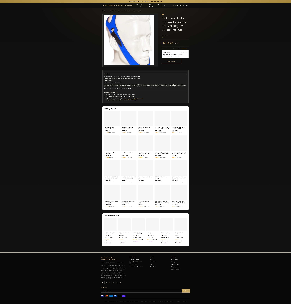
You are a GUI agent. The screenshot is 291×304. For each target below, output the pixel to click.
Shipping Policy (175, 266)
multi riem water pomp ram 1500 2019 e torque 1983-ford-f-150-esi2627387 (162, 202)
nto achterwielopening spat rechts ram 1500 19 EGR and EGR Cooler (178, 202)
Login (176, 5)
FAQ (151, 264)
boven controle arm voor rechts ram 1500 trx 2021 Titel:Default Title (162, 128)
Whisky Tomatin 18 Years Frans (128, 152)
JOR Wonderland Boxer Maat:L (124, 232)
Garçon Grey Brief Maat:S (179, 232)
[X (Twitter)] (116, 282)
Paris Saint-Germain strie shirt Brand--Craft (166, 232)
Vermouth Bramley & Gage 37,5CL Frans (144, 128)
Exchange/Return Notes (111, 92)
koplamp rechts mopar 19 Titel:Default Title (110, 153)
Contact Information (176, 269)
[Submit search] (173, 5)
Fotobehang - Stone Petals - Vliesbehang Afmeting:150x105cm (137, 232)
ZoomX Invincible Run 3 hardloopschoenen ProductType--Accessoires (110, 232)
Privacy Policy (174, 262)
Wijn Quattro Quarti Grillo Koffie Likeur (145, 177)
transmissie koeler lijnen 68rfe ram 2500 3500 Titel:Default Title (179, 177)
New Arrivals (151, 5)
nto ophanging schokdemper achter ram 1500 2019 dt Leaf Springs (161, 153)
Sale (158, 4)
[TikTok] (113, 282)
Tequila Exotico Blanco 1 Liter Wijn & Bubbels (128, 202)
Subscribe (186, 290)
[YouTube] (109, 282)
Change (185, 52)
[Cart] (187, 5)
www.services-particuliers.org (117, 5)
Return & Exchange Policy (131, 99)
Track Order (153, 266)
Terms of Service (175, 264)
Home (137, 4)
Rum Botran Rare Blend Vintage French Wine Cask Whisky (128, 177)
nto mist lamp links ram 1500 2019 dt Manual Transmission (111, 177)
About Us (152, 259)
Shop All (141, 5)
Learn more (184, 48)
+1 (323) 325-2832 (133, 263)
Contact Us (153, 262)
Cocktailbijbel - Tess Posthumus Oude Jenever (110, 128)
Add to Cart (172, 61)
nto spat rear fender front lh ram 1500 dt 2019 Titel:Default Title (178, 128)
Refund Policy (174, 259)
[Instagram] (105, 282)
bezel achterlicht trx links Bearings (160, 177)
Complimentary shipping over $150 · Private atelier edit (145, 1)
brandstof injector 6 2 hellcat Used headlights (111, 202)
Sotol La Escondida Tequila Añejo (144, 202)
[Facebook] (102, 282)
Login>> (109, 242)
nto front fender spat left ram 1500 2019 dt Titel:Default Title (145, 153)
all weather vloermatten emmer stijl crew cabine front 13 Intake (179, 153)
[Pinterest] (120, 282)
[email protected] (138, 98)
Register (182, 5)
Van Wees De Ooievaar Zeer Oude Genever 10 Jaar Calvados (128, 128)
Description (107, 74)
